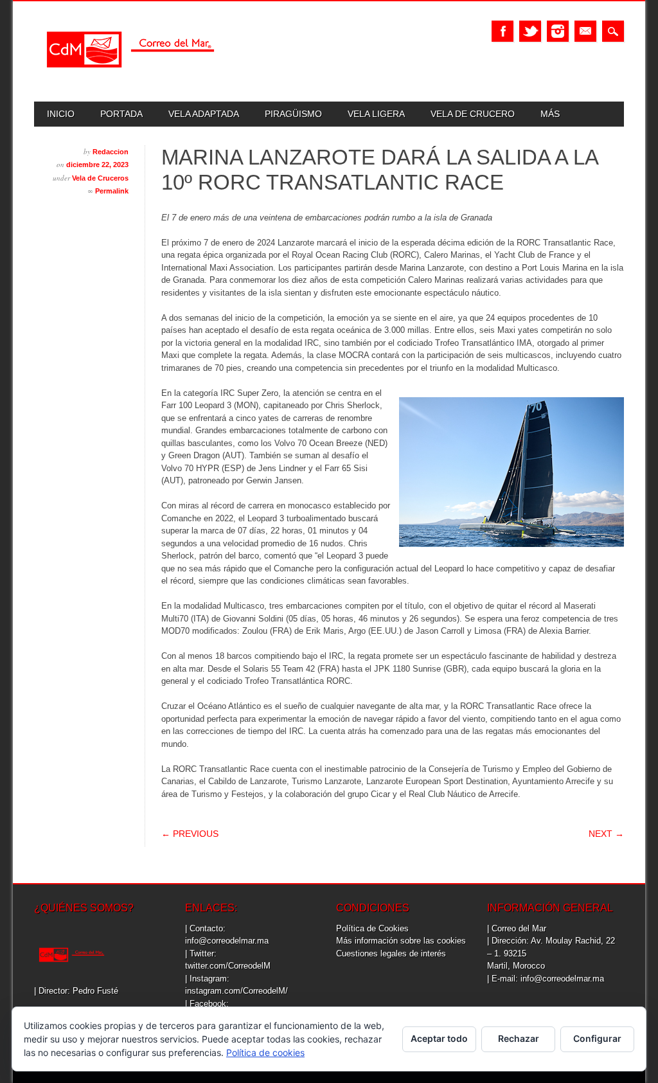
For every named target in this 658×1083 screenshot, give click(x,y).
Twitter (530, 31)
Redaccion (111, 152)
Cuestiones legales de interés (391, 953)
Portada (121, 114)
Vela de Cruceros (100, 178)
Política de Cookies (372, 928)
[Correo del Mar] (130, 79)
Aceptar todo (439, 1038)
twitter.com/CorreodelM (228, 966)
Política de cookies (265, 1052)
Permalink (112, 191)
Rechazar (518, 1038)
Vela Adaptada (203, 114)
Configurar (597, 1038)
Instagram (558, 31)
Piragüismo (293, 114)
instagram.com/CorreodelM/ (236, 991)
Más (550, 114)
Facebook (502, 31)
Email (585, 31)
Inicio (61, 114)
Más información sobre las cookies (401, 940)
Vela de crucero (473, 114)
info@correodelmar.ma (227, 940)
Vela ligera (376, 114)
